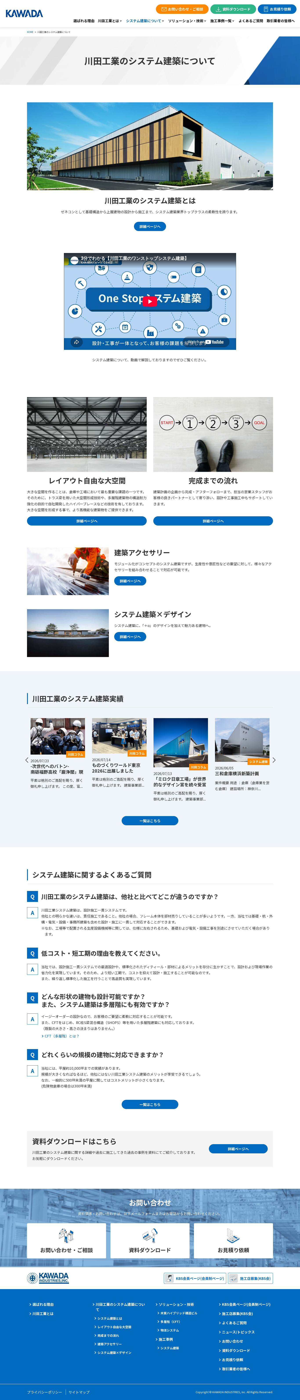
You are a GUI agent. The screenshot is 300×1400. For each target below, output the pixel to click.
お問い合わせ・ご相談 (185, 9)
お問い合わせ (232, 1341)
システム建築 (170, 1348)
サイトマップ (79, 1392)
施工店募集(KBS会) (237, 1313)
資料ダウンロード (236, 9)
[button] (26, 760)
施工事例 (166, 1339)
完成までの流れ (108, 1335)
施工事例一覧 (220, 20)
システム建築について (143, 20)
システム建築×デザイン (114, 1352)
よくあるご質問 (251, 20)
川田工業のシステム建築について (120, 1307)
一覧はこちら (150, 820)
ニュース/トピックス (238, 1332)
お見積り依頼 (280, 9)
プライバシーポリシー (44, 1392)
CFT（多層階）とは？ (62, 1036)
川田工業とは (108, 20)
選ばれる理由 (83, 20)
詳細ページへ (150, 226)
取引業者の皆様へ (281, 20)
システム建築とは (110, 1318)
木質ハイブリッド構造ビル (179, 1313)
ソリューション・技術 (185, 20)
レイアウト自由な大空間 (114, 1327)
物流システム (170, 1330)
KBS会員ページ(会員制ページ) (246, 1304)
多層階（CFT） (171, 1321)
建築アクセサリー (110, 1344)
